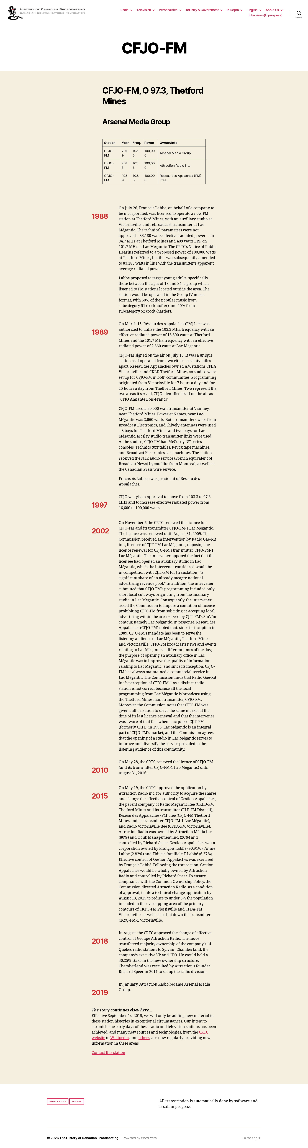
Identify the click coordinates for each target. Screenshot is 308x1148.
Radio (124, 10)
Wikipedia (119, 1037)
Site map (76, 1101)
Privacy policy (58, 1101)
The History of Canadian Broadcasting (88, 1138)
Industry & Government (202, 10)
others (144, 1037)
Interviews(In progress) (266, 15)
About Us (272, 10)
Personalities (168, 10)
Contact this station (108, 1052)
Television (144, 10)
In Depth (233, 10)
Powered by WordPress (140, 1138)
